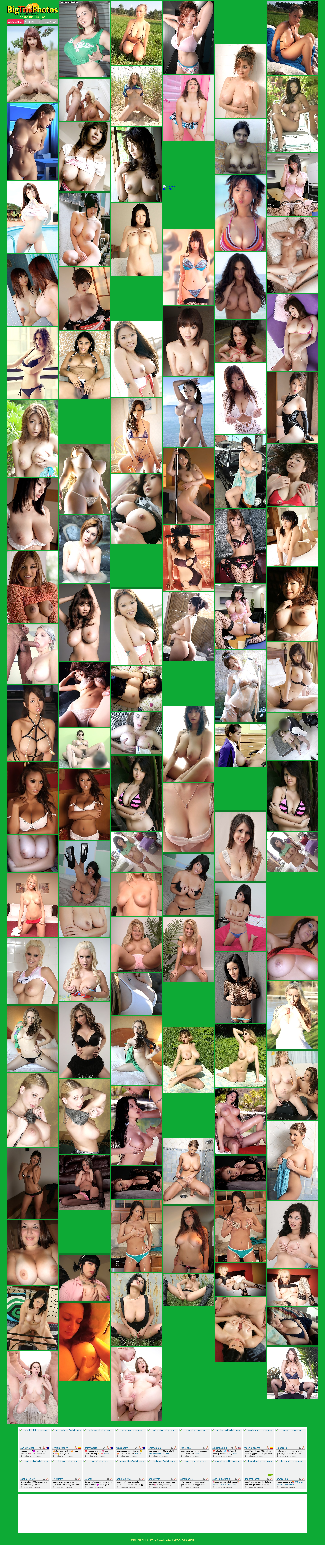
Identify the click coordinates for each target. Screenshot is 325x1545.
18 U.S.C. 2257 (163, 1539)
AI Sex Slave (15, 22)
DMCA (177, 1539)
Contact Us (188, 1539)
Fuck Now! (49, 22)
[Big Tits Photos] (32, 9)
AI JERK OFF (32, 22)
